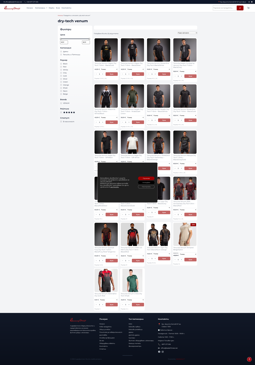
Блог (58, 8)
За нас (101, 341)
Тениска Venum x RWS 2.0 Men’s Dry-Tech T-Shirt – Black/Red (131, 250)
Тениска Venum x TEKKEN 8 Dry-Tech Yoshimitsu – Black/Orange (158, 157)
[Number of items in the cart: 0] (248, 7)
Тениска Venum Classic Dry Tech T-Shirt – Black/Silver (132, 64)
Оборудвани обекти (107, 343)
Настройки (146, 187)
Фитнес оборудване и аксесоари (141, 341)
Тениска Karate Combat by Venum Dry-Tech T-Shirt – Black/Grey (183, 65)
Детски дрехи (134, 335)
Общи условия (104, 329)
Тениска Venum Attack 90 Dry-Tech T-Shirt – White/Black (105, 111)
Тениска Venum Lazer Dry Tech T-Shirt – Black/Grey (157, 203)
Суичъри (132, 338)
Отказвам (146, 182)
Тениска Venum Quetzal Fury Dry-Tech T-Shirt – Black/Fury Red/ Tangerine (105, 250)
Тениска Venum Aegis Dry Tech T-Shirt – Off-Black (105, 156)
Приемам (146, 178)
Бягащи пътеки (135, 343)
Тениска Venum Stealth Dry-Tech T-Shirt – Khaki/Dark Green (132, 111)
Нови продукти (105, 327)
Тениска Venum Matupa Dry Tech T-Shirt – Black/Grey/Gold (184, 157)
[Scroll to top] (249, 359)
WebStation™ (180, 359)
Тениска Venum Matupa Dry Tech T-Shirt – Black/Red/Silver (106, 204)
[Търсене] (240, 8)
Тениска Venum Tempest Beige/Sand (183, 249)
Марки (51, 8)
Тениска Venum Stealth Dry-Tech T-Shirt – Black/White (158, 110)
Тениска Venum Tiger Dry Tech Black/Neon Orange (157, 249)
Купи (111, 74)
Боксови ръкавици (135, 329)
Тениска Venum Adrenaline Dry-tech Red (106, 295)
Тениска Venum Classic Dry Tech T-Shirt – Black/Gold (105, 64)
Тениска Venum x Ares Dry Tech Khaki (131, 295)
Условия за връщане (107, 338)
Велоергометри (135, 346)
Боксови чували (134, 327)
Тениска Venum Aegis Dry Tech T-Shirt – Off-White (131, 156)
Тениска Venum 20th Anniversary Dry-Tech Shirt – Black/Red (184, 204)
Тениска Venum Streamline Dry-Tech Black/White (158, 64)
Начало (30, 8)
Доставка (103, 335)
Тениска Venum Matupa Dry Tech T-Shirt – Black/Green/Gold (132, 204)
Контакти (66, 8)
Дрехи (131, 332)
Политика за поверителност (110, 332)
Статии (102, 349)
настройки (114, 187)
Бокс (130, 324)
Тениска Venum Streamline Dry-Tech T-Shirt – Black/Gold (184, 110)
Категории (40, 8)
